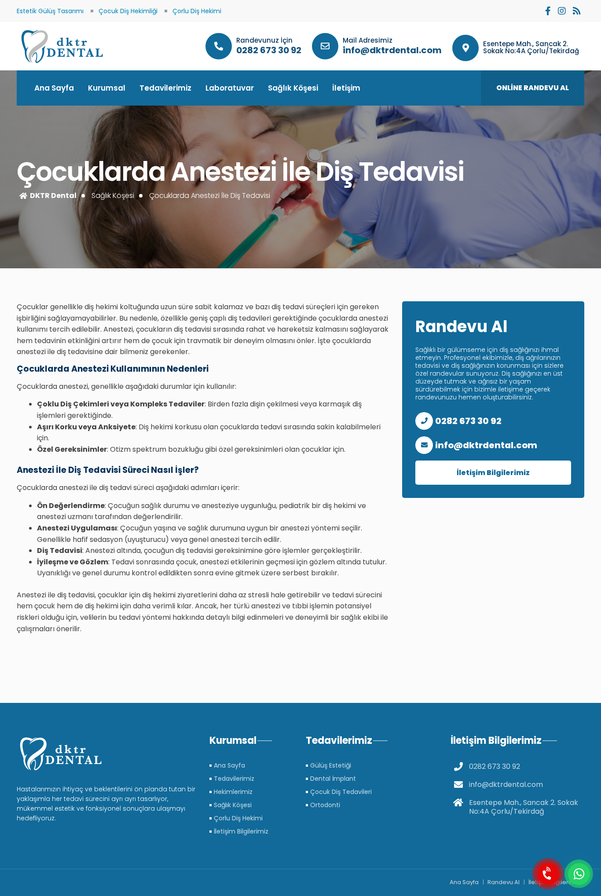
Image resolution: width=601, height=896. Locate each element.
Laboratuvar (229, 88)
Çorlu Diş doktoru (61, 46)
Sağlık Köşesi (293, 88)
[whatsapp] (579, 874)
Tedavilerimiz (165, 88)
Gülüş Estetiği (330, 765)
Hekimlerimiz (233, 791)
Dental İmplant (333, 778)
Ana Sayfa (54, 88)
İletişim (346, 88)
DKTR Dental (53, 195)
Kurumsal (106, 88)
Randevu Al (503, 882)
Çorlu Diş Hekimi (196, 11)
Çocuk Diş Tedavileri (341, 791)
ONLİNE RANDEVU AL (532, 88)
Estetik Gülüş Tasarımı (50, 11)
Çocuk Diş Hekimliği (128, 11)
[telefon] (548, 874)
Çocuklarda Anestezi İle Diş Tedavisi (209, 195)
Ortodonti (325, 805)
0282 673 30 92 (268, 50)
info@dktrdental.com (392, 50)
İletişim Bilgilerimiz (493, 473)
